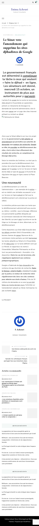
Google (33, 144)
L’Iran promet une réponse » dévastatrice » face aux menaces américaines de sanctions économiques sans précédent (19, 461)
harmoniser (33, 238)
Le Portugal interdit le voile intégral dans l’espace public (19, 447)
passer (11, 111)
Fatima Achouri (19, 9)
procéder (13, 147)
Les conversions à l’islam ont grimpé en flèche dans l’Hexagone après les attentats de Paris (13, 384)
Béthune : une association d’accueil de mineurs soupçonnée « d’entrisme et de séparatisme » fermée (17, 440)
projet (14, 100)
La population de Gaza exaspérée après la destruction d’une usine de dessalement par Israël (19, 432)
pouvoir (21, 172)
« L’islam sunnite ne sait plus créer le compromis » (12, 416)
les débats (6, 232)
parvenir (29, 96)
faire (20, 265)
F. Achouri (19, 65)
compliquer (30, 76)
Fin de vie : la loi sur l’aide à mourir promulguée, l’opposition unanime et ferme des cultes (18, 454)
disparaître (27, 265)
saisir (20, 219)
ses (12, 268)
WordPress (26, 522)
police (32, 189)
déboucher (10, 244)
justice (14, 169)
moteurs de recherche (21, 144)
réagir (14, 291)
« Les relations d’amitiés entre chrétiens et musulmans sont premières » (12, 401)
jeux (14, 174)
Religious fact (20, 35)
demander (6, 144)
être (23, 166)
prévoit (20, 195)
